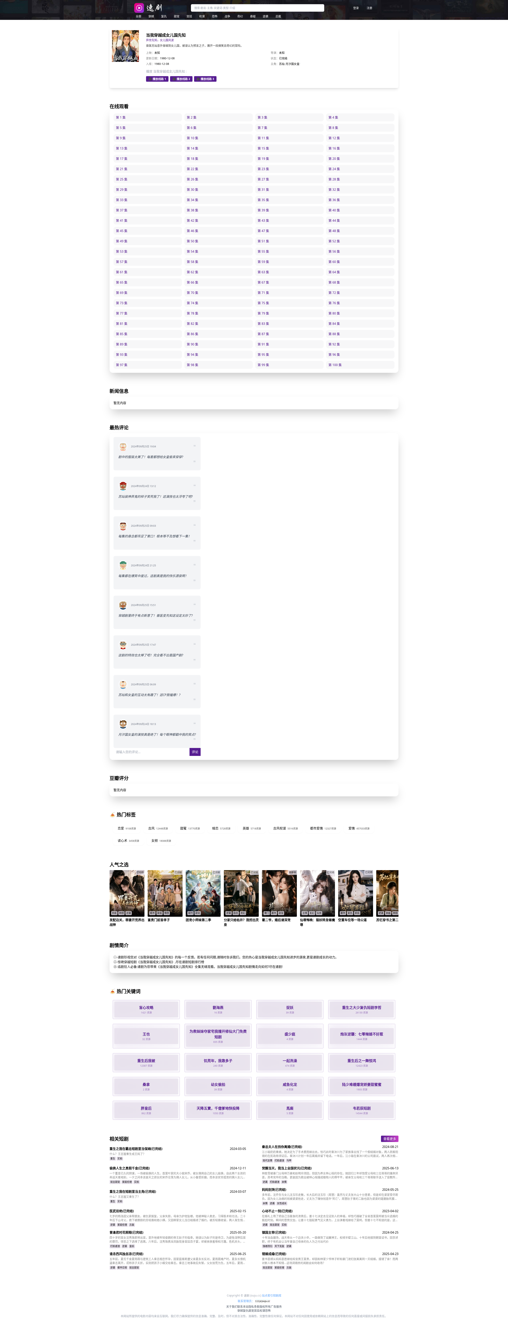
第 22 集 (192, 169)
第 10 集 (192, 138)
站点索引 (267, 1295)
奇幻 (240, 16)
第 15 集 (263, 148)
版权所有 (265, 1306)
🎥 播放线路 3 (205, 79)
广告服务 (276, 1306)
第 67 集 (263, 282)
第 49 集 (121, 241)
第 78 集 (192, 313)
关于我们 (231, 1306)
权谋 (202, 16)
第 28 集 (334, 179)
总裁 (278, 16)
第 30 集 (192, 189)
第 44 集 (334, 220)
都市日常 (122, 1267)
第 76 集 (334, 303)
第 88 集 (334, 334)
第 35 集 (263, 200)
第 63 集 (263, 272)
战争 (227, 16)
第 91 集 (263, 344)
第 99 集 (263, 365)
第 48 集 (334, 231)
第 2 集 (191, 117)
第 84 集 (334, 323)
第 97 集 (121, 365)
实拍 (119, 1158)
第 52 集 (334, 241)
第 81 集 (121, 323)
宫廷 (189, 16)
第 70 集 (192, 293)
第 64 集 (334, 272)
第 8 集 (333, 128)
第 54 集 (192, 251)
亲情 (284, 1182)
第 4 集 (333, 117)
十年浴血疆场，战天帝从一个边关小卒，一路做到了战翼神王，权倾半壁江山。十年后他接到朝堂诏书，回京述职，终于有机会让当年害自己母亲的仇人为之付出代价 (330, 1239)
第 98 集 (192, 365)
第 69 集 (121, 293)
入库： (150, 64)
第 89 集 (121, 344)
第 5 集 (121, 128)
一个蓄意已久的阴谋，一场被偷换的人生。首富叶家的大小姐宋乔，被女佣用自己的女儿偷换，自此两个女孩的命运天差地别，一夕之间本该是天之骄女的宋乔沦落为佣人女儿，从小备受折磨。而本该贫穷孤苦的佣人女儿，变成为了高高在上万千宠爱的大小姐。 (178, 1175)
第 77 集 (121, 313)
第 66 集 (192, 282)
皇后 (131, 1246)
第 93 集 (121, 354)
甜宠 (176, 16)
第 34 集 (192, 200)
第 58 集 (192, 262)
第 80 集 (334, 313)
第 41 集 (121, 220)
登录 (356, 8)
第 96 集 (334, 354)
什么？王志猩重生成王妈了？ (128, 1154)
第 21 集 (121, 169)
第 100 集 (335, 365)
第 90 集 (192, 344)
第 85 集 (121, 334)
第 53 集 (121, 251)
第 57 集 (121, 262)
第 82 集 (192, 323)
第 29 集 (121, 189)
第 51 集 (263, 241)
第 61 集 (121, 272)
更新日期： (153, 58)
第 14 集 (192, 148)
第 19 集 (263, 158)
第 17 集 (121, 158)
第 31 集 (263, 189)
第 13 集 (121, 148)
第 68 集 (334, 282)
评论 (195, 752)
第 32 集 (334, 189)
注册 (369, 8)
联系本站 (242, 1306)
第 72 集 (334, 293)
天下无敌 (279, 1246)
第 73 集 (121, 303)
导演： (275, 53)
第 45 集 (121, 231)
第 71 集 (263, 293)
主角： (275, 64)
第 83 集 (263, 323)
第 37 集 (121, 210)
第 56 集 (334, 251)
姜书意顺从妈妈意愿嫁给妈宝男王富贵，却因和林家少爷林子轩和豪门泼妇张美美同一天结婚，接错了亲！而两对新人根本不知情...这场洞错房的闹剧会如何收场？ (330, 1261)
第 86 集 (192, 334)
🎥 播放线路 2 (181, 79)
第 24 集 (334, 169)
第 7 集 (262, 128)
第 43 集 (263, 220)
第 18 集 (192, 158)
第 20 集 (334, 158)
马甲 (289, 1160)
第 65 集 (121, 282)
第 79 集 (263, 313)
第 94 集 (192, 354)
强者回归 (267, 1246)
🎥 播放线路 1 (157, 79)
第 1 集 (121, 117)
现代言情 (267, 1160)
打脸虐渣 (279, 1160)
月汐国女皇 (292, 64)
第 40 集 (334, 210)
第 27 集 (263, 179)
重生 (112, 1158)
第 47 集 (263, 231)
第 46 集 (192, 231)
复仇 (164, 16)
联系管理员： (246, 1301)
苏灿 (282, 64)
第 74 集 (192, 303)
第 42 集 (192, 220)
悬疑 (253, 16)
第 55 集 (263, 251)
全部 (138, 16)
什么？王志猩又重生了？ (125, 1196)
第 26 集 (192, 179)
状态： (275, 58)
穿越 (151, 16)
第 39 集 (263, 210)
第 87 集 (263, 334)
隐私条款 (254, 1306)
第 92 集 (334, 344)
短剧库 (277, 1295)
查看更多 (389, 1139)
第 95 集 (263, 354)
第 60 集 (334, 262)
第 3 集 (262, 117)
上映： (150, 53)
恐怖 (214, 16)
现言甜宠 (115, 1182)
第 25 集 (121, 179)
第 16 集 (334, 148)
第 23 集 (263, 169)
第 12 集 (334, 138)
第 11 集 (263, 138)
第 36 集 (334, 200)
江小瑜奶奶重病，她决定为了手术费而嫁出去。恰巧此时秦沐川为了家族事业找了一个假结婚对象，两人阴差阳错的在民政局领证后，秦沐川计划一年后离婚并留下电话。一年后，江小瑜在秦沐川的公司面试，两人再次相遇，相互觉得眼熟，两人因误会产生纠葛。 (330, 1154)
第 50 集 (192, 241)
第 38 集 (192, 210)
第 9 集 (121, 138)
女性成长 (282, 1203)
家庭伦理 (127, 1182)
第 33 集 (121, 200)
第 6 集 (191, 128)
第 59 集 (263, 262)
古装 (131, 1224)
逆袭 (265, 16)
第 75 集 (263, 303)
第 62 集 (192, 272)
